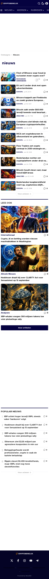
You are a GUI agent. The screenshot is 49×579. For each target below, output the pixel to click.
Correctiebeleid (23, 568)
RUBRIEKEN (36, 10)
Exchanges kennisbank (21, 80)
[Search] (39, 3)
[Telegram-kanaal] (37, 560)
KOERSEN (21, 10)
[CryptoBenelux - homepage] (9, 3)
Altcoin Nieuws (8, 274)
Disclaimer (25, 571)
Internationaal (8, 235)
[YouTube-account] (31, 560)
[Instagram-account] (24, 560)
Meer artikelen (24, 328)
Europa (19, 92)
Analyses (20, 116)
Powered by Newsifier (24, 576)
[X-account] (11, 560)
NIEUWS (9, 10)
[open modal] (46, 3)
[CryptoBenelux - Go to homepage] (24, 554)
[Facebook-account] (18, 560)
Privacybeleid (9, 568)
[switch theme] (42, 3)
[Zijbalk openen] (1, 10)
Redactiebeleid (39, 568)
